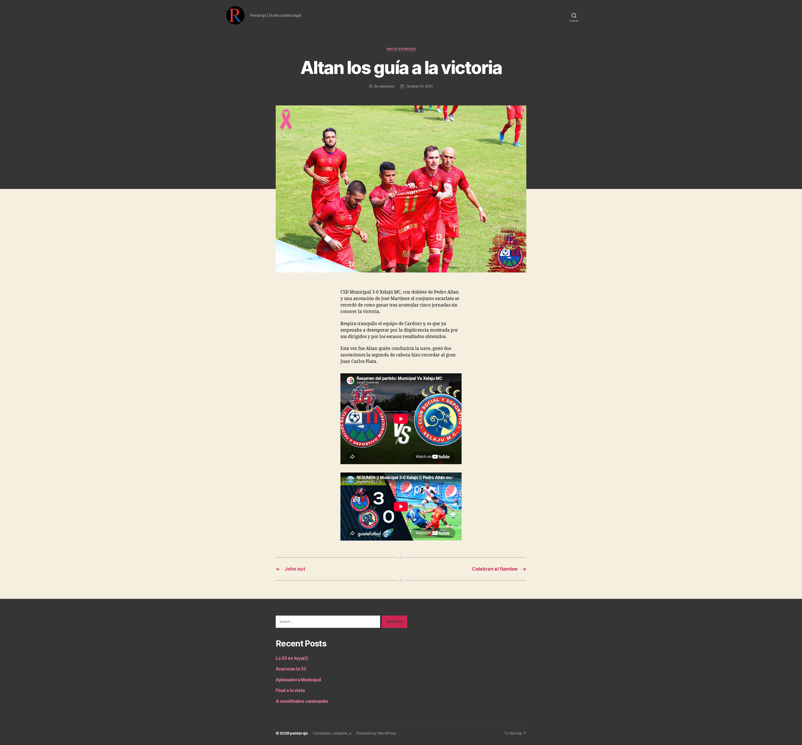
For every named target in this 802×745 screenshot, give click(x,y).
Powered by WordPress (376, 733)
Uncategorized (401, 49)
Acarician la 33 (291, 669)
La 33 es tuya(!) (292, 658)
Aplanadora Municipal (298, 679)
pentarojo (386, 86)
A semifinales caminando (302, 701)
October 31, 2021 (419, 86)
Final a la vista (290, 690)
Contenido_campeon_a (332, 733)
